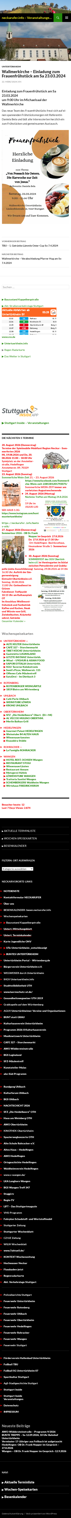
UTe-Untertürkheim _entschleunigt (26, 947)
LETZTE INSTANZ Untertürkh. (23, 657)
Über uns (9, 903)
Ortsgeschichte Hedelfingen (20, 1162)
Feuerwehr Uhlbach (15, 1313)
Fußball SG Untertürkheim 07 (21, 1370)
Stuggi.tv (9, 1193)
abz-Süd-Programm (15, 1073)
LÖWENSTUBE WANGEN (21, 775)
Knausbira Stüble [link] (16, 740)
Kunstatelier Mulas (15, 1067)
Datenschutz (11, 1405)
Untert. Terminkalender (17, 935)
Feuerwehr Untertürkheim (19, 1301)
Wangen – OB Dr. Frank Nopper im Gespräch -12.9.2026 (34, 1451)
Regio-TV (9, 1200)
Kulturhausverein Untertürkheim (23, 1023)
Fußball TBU (11, 1364)
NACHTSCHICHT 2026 (17, 1105)
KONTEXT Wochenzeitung (19, 1256)
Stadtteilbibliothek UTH (18, 985)
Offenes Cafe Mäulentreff (21, 673)
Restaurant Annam (17, 769)
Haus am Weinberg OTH (18, 1118)
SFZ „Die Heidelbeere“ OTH (20, 1111)
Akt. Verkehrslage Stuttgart (20, 1282)
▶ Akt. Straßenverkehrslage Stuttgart (22, 305)
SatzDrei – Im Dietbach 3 (20, 676)
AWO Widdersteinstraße (18, 1048)
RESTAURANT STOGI (18, 762)
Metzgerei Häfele (16, 772)
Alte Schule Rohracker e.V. (19, 1143)
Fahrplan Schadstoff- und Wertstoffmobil (28, 1218)
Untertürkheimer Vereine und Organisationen (34, 1010)
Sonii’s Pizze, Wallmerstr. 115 (23, 670)
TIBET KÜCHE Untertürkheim (23, 650)
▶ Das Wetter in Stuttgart (16, 356)
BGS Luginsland (12, 1054)
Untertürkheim (11, 66)
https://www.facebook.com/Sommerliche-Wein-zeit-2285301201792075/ (47, 482)
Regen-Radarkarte (14, 349)
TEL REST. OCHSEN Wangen (26, 759)
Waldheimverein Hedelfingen (21, 1168)
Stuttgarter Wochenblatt (18, 1231)
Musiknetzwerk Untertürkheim (22, 1036)
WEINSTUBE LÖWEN (18, 702)
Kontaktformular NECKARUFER (22, 897)
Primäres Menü (66, 17)
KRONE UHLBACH (17, 705)
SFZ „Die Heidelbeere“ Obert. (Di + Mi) (29, 714)
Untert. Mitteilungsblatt (18, 928)
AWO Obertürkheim (15, 1124)
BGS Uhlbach (11, 1099)
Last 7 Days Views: (13, 807)
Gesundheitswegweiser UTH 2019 (23, 998)
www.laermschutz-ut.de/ (18, 991)
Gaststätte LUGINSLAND (21, 653)
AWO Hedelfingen (14, 1155)
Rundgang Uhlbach (14, 1086)
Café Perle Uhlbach (17, 698)
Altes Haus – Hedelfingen (18, 1149)
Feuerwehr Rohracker (16, 1332)
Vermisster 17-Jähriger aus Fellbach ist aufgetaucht (32, 1441)
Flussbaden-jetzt (13, 1269)
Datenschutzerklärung (12, 1513)
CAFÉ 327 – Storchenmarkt (22, 647)
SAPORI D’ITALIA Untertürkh (23, 663)
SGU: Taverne (22, 666)
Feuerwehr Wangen (15, 1338)
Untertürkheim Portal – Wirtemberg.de (27, 960)
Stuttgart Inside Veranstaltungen (13, 1397)
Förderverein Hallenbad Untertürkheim (27, 1358)
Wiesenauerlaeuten (18, 737)
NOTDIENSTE (11, 891)
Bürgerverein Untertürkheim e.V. (23, 966)
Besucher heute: (11, 804)
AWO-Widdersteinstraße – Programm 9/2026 (29, 1431)
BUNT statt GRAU (14, 1017)
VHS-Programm (13, 1212)
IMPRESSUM (11, 1411)
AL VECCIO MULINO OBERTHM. (25, 718)
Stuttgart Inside (13, 1389)
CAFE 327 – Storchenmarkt (20, 1042)
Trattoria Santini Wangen (21, 779)
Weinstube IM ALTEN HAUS (22, 734)
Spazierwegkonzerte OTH (19, 1137)
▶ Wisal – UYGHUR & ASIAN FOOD (24, 660)
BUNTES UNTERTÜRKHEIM (22, 954)
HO (8, 759)
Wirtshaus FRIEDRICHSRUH (22, 785)
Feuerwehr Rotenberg (16, 1307)
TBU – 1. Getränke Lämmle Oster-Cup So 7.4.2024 (30, 243)
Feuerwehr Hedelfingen (17, 1326)
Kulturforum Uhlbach (16, 1092)
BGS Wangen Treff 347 (17, 1187)
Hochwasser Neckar (15, 1263)
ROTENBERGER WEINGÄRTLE (23, 686)
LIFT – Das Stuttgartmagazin (20, 1206)
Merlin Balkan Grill (17, 721)
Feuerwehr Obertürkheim (19, 1320)
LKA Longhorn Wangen (17, 1181)
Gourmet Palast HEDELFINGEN (24, 730)
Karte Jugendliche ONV (17, 941)
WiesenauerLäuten (17, 766)
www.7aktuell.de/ (14, 1250)
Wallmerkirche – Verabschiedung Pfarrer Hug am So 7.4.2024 (31, 258)
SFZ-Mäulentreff (13, 1061)
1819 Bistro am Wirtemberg (22, 689)
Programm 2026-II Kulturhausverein (25, 1029)
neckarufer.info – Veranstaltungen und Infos (28, 18)
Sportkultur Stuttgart (16, 1376)
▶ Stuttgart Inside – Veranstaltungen (25, 422)
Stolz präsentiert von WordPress (41, 1513)
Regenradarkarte (14, 1275)
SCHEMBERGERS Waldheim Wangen (27, 782)
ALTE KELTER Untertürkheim (23, 644)
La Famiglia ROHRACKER (21, 750)
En (19, 81)
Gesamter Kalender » (13, 621)
